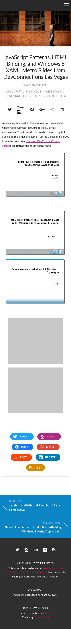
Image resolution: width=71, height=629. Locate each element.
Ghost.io (48, 612)
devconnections (18, 96)
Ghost (46, 608)
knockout (33, 91)
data (62, 96)
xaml (50, 96)
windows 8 (53, 91)
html (39, 96)
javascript (14, 91)
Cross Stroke (41, 617)
